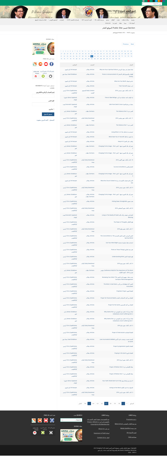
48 (125, 53)
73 (128, 56)
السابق (132, 403)
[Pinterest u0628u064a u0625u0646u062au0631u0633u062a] (149, 1)
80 (76, 59)
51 (61, 56)
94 (119, 59)
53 (67, 56)
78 (70, 59)
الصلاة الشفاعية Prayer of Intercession (122, 332)
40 (101, 53)
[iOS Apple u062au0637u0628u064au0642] (143, 1)
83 (85, 59)
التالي (80, 403)
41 (104, 53)
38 (95, 53)
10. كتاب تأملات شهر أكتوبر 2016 (124, 160)
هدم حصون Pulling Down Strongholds (122, 201)
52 (64, 56)
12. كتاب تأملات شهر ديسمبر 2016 (124, 90)
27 (61, 53)
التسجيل (51, 120)
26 (131, 51)
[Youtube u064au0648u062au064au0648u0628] (161, 1)
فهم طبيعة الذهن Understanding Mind (122, 256)
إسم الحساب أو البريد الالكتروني (45, 92)
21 (115, 51)
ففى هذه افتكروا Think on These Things (122, 249)
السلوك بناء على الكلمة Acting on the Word (121, 387)
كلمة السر (51, 101)
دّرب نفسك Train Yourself (126, 86)
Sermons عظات (90, 111)
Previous (126, 44)
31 (73, 53)
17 (103, 51)
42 (107, 53)
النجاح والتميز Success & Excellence (123, 167)
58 (82, 56)
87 (98, 59)
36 (89, 53)
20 (112, 51)
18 (106, 51)
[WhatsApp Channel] (151, 1)
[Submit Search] (142, 4)
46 (119, 53)
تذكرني (51, 109)
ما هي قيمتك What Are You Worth (123, 81)
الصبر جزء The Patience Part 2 (124, 111)
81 (79, 59)
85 (92, 59)
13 (91, 51)
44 (113, 53)
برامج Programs (131, 419)
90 (107, 59)
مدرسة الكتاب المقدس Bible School (125, 424)
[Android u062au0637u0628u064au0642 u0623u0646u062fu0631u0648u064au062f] (146, 1)
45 (116, 53)
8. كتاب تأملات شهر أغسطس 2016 (124, 208)
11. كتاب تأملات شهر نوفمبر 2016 (124, 118)
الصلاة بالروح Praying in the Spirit (124, 353)
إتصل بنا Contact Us (103, 437)
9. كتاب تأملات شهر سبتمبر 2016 (124, 187)
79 (73, 59)
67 (110, 56)
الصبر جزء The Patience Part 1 (124, 125)
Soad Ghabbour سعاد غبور (69, 74)
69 (116, 56)
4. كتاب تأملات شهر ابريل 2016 (125, 360)
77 (67, 59)
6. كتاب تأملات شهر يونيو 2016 (125, 263)
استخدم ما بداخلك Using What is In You (122, 132)
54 (70, 56)
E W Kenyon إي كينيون (71, 69)
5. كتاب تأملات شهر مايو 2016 (125, 325)
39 (98, 53)
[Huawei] (141, 1)
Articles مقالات (90, 69)
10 (82, 51)
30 (70, 53)
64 (101, 56)
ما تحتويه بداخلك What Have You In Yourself (121, 137)
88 (101, 59)
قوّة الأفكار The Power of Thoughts (123, 222)
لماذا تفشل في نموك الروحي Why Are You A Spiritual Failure (116, 69)
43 (110, 53)
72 (125, 56)
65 (104, 56)
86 (95, 59)
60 (89, 56)
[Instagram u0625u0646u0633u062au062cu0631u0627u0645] (154, 1)
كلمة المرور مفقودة (42, 120)
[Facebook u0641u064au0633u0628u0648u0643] (164, 1)
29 (67, 53)
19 (109, 51)
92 (113, 59)
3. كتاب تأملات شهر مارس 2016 (124, 392)
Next (132, 44)
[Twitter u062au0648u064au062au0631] (156, 1)
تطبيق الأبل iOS (50, 71)
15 (97, 51)
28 (64, 53)
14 (94, 51)
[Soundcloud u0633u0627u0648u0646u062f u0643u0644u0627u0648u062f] (159, 1)
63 (98, 56)
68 (113, 56)
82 (82, 59)
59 (85, 56)
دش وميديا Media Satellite (128, 428)
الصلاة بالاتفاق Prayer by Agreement (123, 346)
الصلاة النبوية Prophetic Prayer (125, 291)
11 (85, 51)
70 (119, 56)
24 (125, 51)
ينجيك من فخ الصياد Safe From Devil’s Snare (121, 104)
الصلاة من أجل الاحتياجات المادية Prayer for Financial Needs (117, 298)
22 (119, 51)
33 (79, 53)
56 (76, 56)
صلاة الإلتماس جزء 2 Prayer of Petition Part (121, 367)
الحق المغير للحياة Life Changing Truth (116, 11)
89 (104, 59)
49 (128, 53)
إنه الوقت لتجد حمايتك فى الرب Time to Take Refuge (119, 97)
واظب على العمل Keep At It (125, 141)
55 (73, 56)
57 (79, 56)
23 (122, 51)
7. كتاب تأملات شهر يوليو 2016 (125, 229)
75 (61, 59)
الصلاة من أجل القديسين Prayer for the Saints (120, 305)
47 (122, 53)
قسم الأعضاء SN (131, 433)
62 (95, 56)
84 (89, 59)
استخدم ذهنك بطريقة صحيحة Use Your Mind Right (119, 243)
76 (64, 59)
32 (76, 53)
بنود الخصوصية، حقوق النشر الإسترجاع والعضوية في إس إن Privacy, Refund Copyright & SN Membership (98, 421)
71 (122, 56)
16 (100, 51)
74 (131, 56)
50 (131, 53)
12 (88, 51)
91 (110, 59)
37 (92, 53)
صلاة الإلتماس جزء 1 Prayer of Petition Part (121, 374)
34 (82, 53)
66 (107, 56)
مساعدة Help (132, 437)
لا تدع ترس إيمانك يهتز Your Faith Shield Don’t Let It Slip (117, 381)
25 (128, 51)
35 (85, 53)
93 (116, 59)
